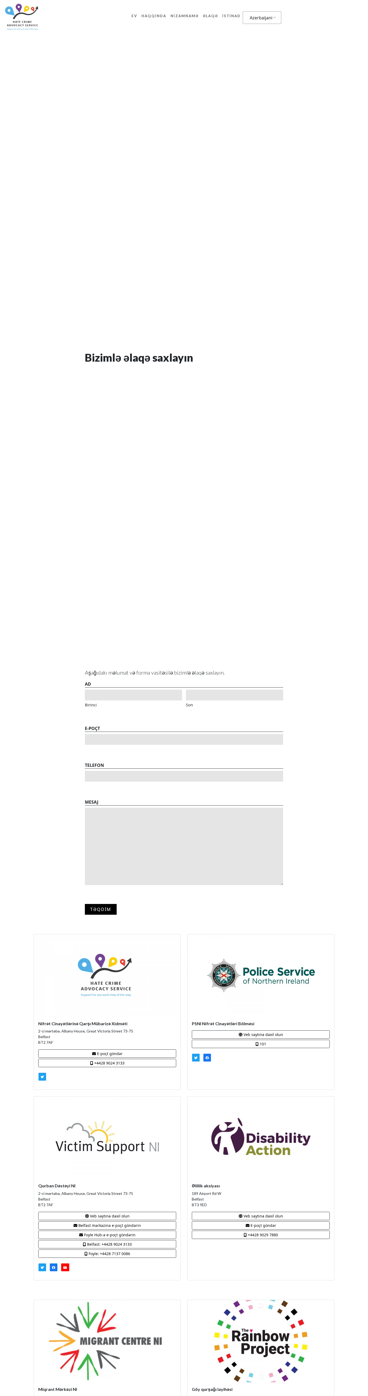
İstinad (231, 16)
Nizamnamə (185, 16)
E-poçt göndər (109, 1053)
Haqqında (153, 16)
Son (189, 704)
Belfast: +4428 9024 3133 (109, 1244)
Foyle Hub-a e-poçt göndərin (109, 1234)
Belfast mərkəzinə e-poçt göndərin (109, 1225)
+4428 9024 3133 (108, 1063)
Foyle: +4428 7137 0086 (109, 1253)
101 (262, 1043)
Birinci (91, 704)
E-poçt (92, 728)
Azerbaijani (261, 18)
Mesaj (91, 802)
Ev (134, 16)
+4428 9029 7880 (262, 1234)
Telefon (94, 765)
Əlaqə (210, 16)
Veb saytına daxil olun (262, 1034)
